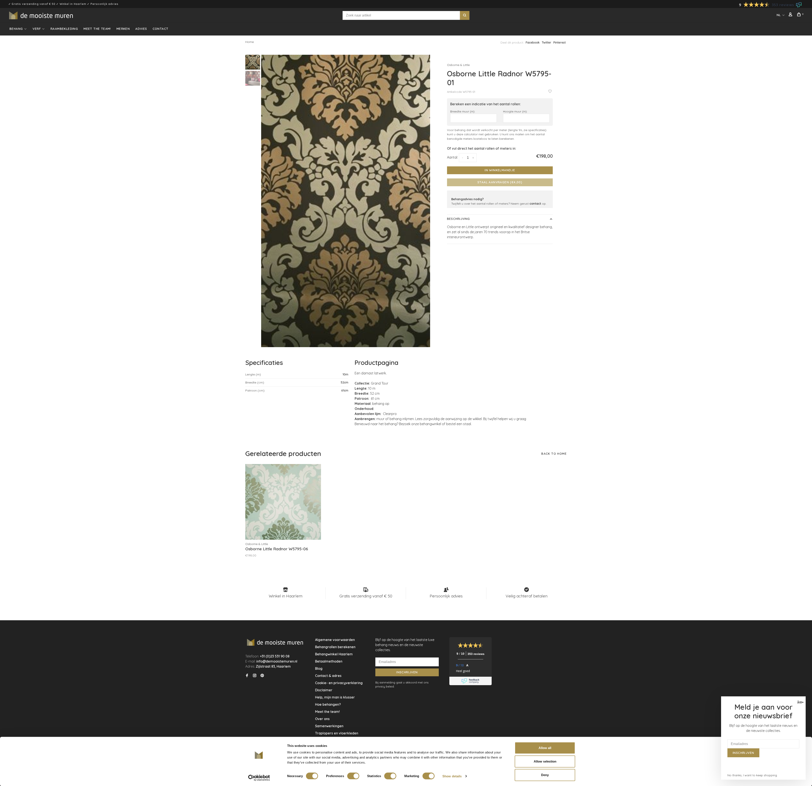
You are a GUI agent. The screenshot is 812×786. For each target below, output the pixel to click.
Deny (545, 775)
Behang (16, 29)
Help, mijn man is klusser (335, 697)
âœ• (799, 702)
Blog (318, 668)
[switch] (353, 775)
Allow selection (545, 761)
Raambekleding (64, 29)
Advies (141, 29)
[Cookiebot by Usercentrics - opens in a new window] (259, 778)
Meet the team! (97, 29)
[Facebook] (247, 676)
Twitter (546, 42)
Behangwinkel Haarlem (334, 654)
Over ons (322, 719)
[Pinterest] (262, 676)
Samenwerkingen (329, 726)
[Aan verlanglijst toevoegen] (550, 91)
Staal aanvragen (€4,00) (499, 182)
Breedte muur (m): (462, 111)
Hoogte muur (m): (515, 111)
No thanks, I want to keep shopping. (752, 775)
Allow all (545, 748)
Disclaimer (323, 690)
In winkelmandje (500, 170)
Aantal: (452, 157)
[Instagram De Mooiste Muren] (254, 676)
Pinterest (559, 42)
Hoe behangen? (328, 704)
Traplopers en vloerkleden (336, 733)
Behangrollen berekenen (335, 647)
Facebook (533, 42)
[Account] (791, 15)
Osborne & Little (458, 65)
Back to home (554, 454)
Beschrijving (458, 219)
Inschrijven (407, 672)
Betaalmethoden (328, 661)
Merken (123, 29)
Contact (161, 29)
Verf (37, 29)
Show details (452, 776)
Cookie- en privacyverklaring (339, 683)
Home (249, 42)
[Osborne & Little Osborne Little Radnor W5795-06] (283, 502)
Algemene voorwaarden (335, 640)
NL (779, 15)
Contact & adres (328, 676)
